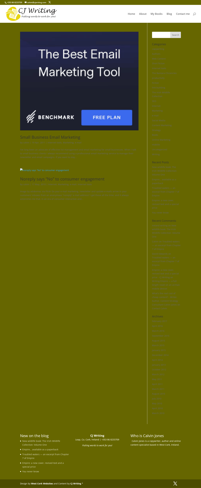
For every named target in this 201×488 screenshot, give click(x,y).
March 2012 (158, 374)
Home (131, 14)
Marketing (68, 142)
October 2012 (159, 369)
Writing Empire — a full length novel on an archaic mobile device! (166, 285)
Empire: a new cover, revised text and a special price (165, 204)
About (143, 14)
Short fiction (158, 63)
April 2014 (157, 359)
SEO (154, 101)
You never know (160, 212)
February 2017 (159, 321)
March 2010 (158, 413)
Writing (156, 154)
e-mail (78, 142)
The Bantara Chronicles (164, 73)
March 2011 (158, 388)
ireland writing (160, 225)
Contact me (183, 14)
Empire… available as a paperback (40, 449)
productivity (158, 77)
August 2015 (158, 340)
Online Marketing (161, 139)
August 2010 (158, 393)
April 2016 (157, 325)
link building (158, 87)
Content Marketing (162, 125)
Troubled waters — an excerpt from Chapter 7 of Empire (165, 191)
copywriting (158, 48)
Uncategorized (159, 149)
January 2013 (159, 364)
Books (155, 134)
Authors (156, 53)
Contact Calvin (159, 308)
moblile (156, 144)
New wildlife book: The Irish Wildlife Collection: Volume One (164, 171)
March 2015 (158, 345)
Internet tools (55, 142)
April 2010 (157, 408)
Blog (169, 14)
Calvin (155, 241)
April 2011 (157, 384)
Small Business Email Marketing (50, 137)
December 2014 (160, 355)
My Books (157, 14)
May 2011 (157, 379)
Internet (52, 184)
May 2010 (157, 403)
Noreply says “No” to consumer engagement (62, 179)
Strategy (156, 130)
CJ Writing (75, 483)
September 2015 (160, 335)
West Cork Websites (42, 483)
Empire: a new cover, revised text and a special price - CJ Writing (165, 273)
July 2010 (156, 398)
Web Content (159, 58)
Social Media (158, 120)
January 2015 (159, 350)
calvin (26, 142)
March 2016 (158, 330)
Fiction (155, 82)
